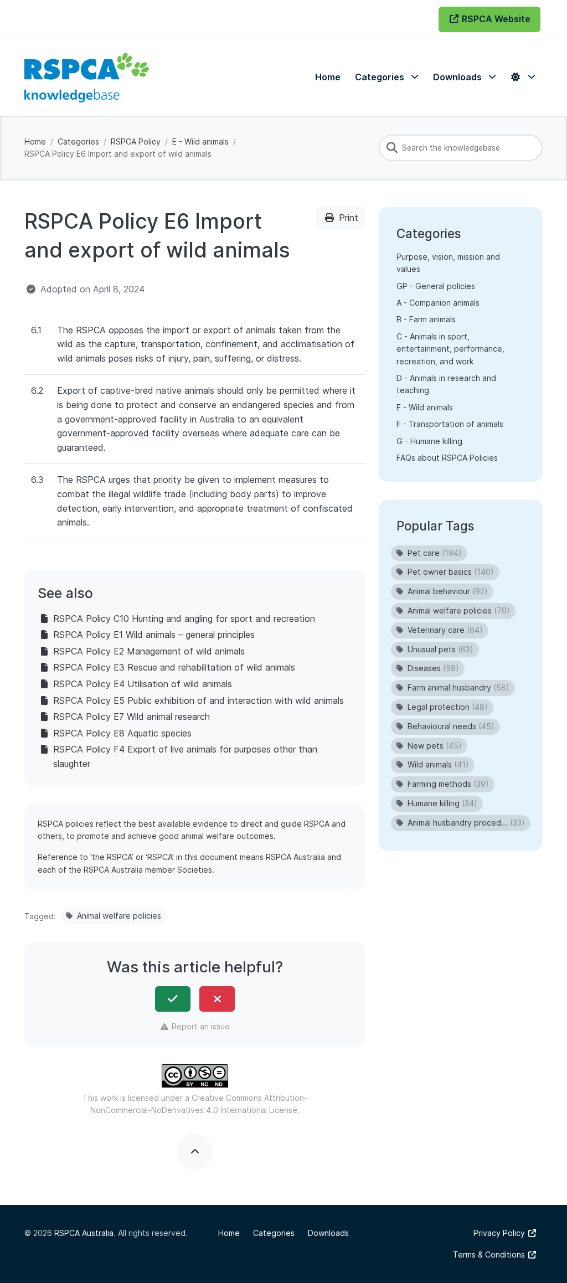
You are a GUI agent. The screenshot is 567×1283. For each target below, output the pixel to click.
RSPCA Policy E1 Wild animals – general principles (154, 634)
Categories (78, 141)
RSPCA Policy (136, 141)
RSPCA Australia (84, 1233)
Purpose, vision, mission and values (448, 263)
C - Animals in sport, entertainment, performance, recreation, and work (450, 349)
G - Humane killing (429, 441)
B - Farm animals (426, 319)
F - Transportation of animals (449, 424)
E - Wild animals (200, 141)
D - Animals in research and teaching (446, 384)
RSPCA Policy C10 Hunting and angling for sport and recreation (184, 618)
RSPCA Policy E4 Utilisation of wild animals (142, 683)
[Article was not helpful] (217, 999)
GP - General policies (435, 286)
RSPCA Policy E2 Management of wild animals (149, 651)
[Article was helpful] (172, 999)
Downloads (328, 1233)
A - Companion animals (438, 302)
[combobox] (461, 148)
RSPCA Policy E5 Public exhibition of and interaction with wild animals (198, 700)
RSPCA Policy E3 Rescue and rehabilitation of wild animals (174, 667)
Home (35, 141)
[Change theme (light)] (523, 77)
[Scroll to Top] (195, 1151)
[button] (387, 77)
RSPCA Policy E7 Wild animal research (131, 716)
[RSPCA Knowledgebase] (86, 77)
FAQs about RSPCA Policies (447, 457)
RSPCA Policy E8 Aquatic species (122, 733)
